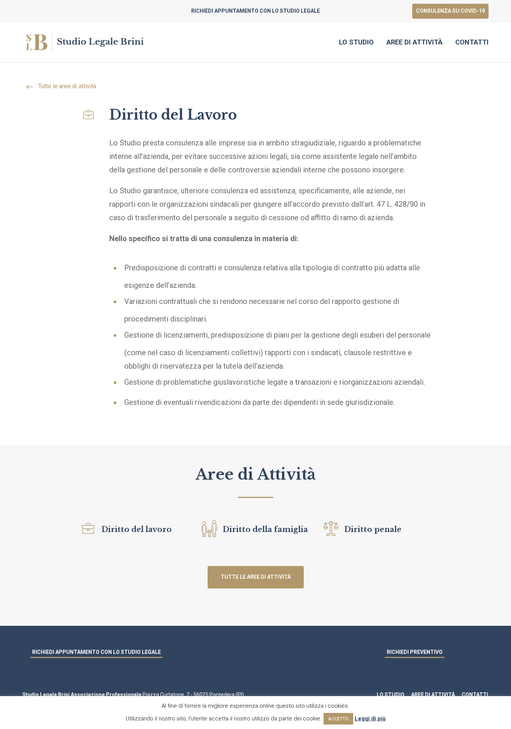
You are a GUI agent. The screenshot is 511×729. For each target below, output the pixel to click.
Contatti (472, 42)
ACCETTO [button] (338, 719)
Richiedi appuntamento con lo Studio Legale (96, 652)
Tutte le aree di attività (66, 86)
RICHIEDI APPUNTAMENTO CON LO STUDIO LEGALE (255, 11)
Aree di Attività (414, 42)
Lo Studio (356, 42)
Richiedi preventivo (415, 652)
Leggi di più (370, 718)
